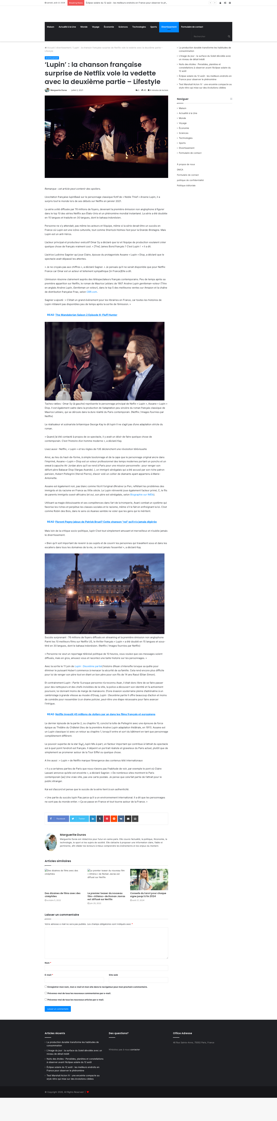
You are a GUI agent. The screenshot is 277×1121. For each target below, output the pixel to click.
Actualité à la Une (67, 50)
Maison (50, 50)
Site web (113, 998)
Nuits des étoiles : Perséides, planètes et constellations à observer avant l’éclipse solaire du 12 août (205, 91)
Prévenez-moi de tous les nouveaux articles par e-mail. (75, 1023)
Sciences (123, 50)
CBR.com (92, 315)
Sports (153, 50)
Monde (84, 50)
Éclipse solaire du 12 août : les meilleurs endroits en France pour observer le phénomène (131, 2)
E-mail (49, 998)
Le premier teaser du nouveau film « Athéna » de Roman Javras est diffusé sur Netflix (106, 919)
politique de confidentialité (190, 203)
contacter (135, 1072)
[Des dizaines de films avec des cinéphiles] (64, 902)
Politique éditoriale (186, 208)
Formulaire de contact (192, 50)
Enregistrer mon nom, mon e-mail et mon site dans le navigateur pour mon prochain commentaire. (97, 1010)
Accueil (51, 71)
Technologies (139, 50)
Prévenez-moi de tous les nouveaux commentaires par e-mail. (79, 1016)
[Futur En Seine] (74, 25)
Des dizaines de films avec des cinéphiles (62, 918)
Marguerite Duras (58, 113)
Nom (48, 986)
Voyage (95, 50)
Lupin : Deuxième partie (88, 689)
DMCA (180, 193)
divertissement (63, 71)
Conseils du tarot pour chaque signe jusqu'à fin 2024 (148, 918)
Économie (109, 50)
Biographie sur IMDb (142, 517)
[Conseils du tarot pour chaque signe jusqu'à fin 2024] (149, 902)
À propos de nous (186, 187)
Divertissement (169, 50)
